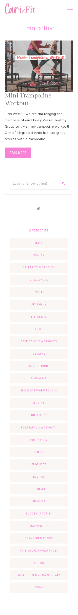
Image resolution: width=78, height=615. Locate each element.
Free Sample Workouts (39, 341)
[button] (70, 8)
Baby (39, 243)
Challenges (39, 279)
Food (39, 329)
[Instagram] (39, 209)
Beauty (39, 255)
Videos (39, 563)
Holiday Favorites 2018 (39, 390)
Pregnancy (39, 439)
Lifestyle (39, 402)
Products (39, 464)
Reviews (39, 489)
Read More (18, 152)
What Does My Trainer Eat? (39, 575)
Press (39, 452)
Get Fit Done (39, 366)
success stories (39, 513)
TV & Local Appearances (39, 550)
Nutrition (39, 415)
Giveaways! (39, 378)
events (39, 292)
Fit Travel (39, 316)
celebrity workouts (39, 267)
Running (39, 501)
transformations (39, 538)
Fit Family (39, 304)
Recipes (39, 476)
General (39, 353)
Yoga (39, 587)
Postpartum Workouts (39, 427)
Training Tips (39, 525)
